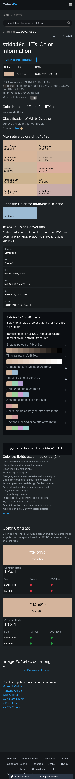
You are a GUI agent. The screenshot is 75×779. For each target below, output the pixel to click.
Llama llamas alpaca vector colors (22, 465)
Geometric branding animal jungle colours (27, 479)
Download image (37, 670)
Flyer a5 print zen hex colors (19, 501)
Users (51, 763)
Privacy (64, 763)
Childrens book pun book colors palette (25, 461)
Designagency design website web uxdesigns (29, 476)
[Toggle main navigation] (71, 4)
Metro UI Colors (13, 686)
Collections (49, 758)
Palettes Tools (30, 758)
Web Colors (10, 694)
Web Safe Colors (14, 699)
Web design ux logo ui (15, 472)
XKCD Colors (11, 707)
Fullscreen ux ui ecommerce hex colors (25, 497)
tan (17, 128)
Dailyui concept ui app (15, 490)
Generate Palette (17, 763)
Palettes (12, 758)
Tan (33, 97)
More (6, 513)
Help (52, 768)
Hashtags (37, 763)
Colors (11, 4)
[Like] (54, 36)
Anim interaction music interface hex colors (27, 505)
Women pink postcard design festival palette (28, 483)
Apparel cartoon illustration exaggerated (26, 487)
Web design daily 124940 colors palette (25, 508)
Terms (23, 768)
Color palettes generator (20, 59)
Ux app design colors (15, 494)
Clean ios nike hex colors (17, 468)
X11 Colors (10, 703)
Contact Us (38, 768)
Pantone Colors (13, 690)
